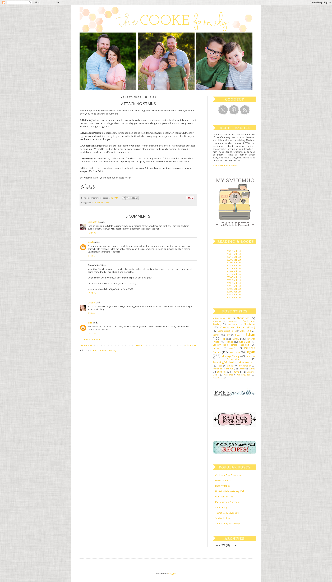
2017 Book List (234, 268)
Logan (250, 351)
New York (250, 356)
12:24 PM (92, 232)
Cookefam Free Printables (228, 475)
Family (235, 338)
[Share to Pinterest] (137, 198)
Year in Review (218, 378)
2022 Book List (234, 254)
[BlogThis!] (127, 198)
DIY (228, 335)
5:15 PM (91, 255)
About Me (243, 318)
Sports (242, 368)
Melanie (91, 302)
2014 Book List (234, 277)
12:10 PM (92, 333)
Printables (217, 368)
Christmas (249, 324)
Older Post (190, 345)
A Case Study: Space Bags (227, 523)
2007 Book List (234, 297)
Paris (220, 365)
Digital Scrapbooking (227, 330)
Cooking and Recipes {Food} (237, 327)
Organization (233, 359)
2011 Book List (234, 286)
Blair (90, 322)
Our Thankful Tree (224, 496)
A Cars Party (221, 507)
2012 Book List (234, 283)
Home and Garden (100, 202)
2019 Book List (234, 262)
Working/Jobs (243, 374)
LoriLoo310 (93, 222)
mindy (91, 242)
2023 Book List (234, 251)
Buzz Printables (222, 485)
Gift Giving (244, 341)
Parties (229, 365)
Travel (235, 371)
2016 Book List (234, 271)
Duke (237, 335)
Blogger (172, 573)
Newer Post (86, 345)
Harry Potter (233, 348)
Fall (223, 338)
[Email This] (124, 198)
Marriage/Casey (230, 356)
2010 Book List (234, 288)
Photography (244, 365)
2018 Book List (234, 265)
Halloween (218, 348)
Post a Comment (92, 339)
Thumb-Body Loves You (227, 512)
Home (139, 345)
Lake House (234, 352)
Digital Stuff (245, 330)
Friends (229, 341)
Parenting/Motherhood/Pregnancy (232, 362)
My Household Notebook (227, 502)
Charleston (233, 324)
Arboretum (217, 321)
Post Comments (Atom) (104, 350)
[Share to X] (130, 198)
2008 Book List (234, 294)
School (229, 368)
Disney (216, 334)
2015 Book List (234, 274)
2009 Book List (234, 291)
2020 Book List (234, 259)
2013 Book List (234, 280)
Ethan (250, 334)
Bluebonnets (232, 321)
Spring (252, 368)
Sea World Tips (222, 518)
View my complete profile (225, 165)
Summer (221, 371)
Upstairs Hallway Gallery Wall (229, 491)
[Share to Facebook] (133, 198)
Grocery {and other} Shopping (231, 344)
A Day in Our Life (222, 318)
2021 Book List (234, 256)
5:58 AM (91, 313)
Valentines (228, 374)
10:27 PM (92, 293)
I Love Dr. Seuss (222, 480)
